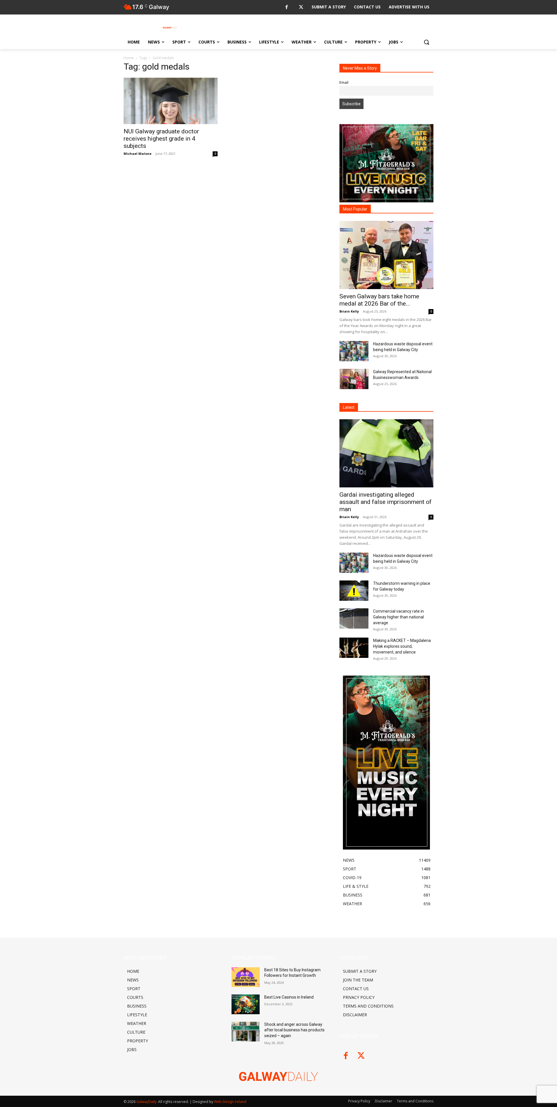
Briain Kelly (349, 311)
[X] (301, 7)
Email (343, 82)
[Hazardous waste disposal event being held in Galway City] (353, 351)
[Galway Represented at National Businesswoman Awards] (353, 379)
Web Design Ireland (230, 1101)
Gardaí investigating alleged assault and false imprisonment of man (385, 502)
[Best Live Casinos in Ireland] (246, 1004)
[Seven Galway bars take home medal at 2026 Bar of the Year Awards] (386, 255)
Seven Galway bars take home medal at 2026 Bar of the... (379, 300)
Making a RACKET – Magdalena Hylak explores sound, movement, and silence (402, 646)
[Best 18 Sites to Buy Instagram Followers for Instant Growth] (246, 977)
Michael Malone (137, 153)
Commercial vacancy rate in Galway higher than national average (398, 617)
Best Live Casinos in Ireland (289, 997)
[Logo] (170, 27)
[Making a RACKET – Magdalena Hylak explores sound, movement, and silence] (353, 648)
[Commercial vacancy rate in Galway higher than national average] (353, 618)
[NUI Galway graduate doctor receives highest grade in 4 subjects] (171, 101)
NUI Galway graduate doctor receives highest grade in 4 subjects (161, 138)
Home (129, 57)
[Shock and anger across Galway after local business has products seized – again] (246, 1031)
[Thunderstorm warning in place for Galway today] (353, 590)
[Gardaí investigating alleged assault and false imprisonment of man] (386, 453)
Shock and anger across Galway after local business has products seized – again (294, 1030)
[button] (426, 42)
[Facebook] (286, 7)
